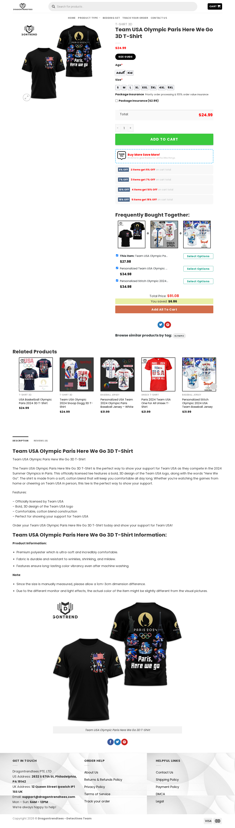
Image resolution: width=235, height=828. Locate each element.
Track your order (135, 17)
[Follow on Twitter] (161, 325)
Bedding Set (111, 17)
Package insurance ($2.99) (139, 101)
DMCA (160, 794)
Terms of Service (97, 794)
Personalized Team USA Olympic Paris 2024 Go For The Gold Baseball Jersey (144, 268)
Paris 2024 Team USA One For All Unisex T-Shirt (156, 403)
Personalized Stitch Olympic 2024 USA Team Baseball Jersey (144, 281)
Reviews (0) (41, 440)
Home (72, 17)
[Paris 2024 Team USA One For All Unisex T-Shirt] (158, 374)
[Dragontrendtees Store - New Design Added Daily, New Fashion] (23, 6)
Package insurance (129, 94)
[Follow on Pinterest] (167, 325)
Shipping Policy (167, 779)
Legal (160, 801)
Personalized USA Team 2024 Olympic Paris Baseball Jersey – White (116, 403)
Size (119, 80)
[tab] (20, 440)
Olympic (179, 335)
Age (119, 65)
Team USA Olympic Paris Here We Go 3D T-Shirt (144, 256)
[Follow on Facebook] (110, 742)
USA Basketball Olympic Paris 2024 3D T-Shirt (35, 401)
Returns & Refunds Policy (103, 779)
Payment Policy (167, 787)
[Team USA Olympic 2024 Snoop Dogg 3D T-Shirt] (76, 374)
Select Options (198, 256)
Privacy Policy (94, 787)
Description (20, 440)
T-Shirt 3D (123, 24)
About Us (91, 772)
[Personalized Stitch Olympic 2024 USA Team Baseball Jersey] (199, 374)
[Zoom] (26, 97)
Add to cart (164, 139)
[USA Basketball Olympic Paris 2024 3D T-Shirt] (35, 374)
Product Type (88, 17)
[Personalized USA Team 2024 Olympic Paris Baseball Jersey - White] (117, 374)
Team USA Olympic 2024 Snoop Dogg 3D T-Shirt (76, 403)
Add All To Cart (164, 309)
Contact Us (159, 17)
